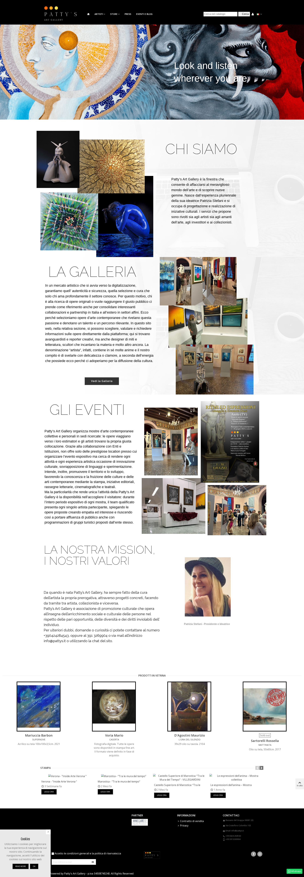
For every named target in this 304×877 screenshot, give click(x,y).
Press (128, 14)
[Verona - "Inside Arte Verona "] (67, 776)
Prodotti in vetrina (152, 675)
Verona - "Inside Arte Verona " (59, 781)
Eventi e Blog (144, 14)
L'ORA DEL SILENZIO (189, 739)
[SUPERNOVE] (39, 706)
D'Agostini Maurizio (189, 735)
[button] (257, 768)
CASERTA (114, 739)
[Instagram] (259, 854)
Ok (34, 866)
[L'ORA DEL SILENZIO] (189, 706)
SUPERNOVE (38, 739)
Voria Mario (114, 735)
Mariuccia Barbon (39, 735)
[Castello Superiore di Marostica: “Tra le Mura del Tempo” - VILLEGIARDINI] (180, 777)
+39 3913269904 (233, 839)
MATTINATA (264, 744)
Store (113, 14)
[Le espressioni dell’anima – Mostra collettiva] (236, 777)
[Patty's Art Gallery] (62, 14)
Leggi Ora (49, 791)
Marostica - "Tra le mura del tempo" (119, 781)
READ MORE (20, 866)
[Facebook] (253, 854)
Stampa (45, 768)
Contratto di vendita (192, 821)
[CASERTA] (114, 706)
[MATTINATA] (265, 706)
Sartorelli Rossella (265, 741)
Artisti (99, 14)
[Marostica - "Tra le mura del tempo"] (123, 776)
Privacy (184, 825)
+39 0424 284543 (233, 836)
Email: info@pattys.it (235, 830)
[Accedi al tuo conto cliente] (252, 14)
